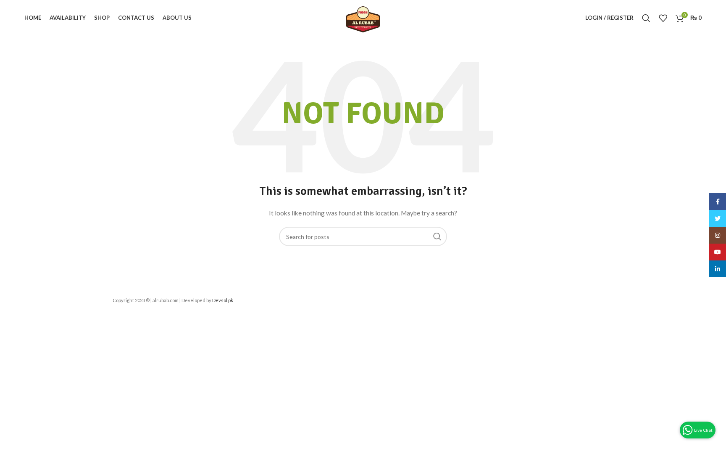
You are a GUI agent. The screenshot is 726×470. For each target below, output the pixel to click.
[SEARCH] (437, 236)
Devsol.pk (222, 300)
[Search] (646, 18)
